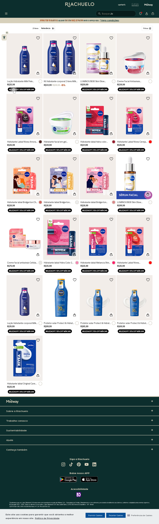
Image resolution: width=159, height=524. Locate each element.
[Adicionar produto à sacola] (38, 73)
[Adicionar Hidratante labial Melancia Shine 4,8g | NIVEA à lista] (111, 219)
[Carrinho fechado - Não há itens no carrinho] (153, 13)
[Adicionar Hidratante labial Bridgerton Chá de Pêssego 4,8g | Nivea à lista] (38, 159)
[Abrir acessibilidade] (4, 37)
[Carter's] (122, 4)
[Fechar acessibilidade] (7, 32)
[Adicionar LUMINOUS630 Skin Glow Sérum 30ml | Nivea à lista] (148, 159)
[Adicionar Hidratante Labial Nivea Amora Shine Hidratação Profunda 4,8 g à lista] (38, 98)
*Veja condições (109, 20)
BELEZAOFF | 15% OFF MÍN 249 (21, 89)
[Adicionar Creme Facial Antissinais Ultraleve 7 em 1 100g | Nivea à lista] (148, 38)
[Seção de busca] (116, 13)
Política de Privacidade (47, 518)
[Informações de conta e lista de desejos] (146, 13)
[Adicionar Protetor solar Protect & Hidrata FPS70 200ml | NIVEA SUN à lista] (75, 280)
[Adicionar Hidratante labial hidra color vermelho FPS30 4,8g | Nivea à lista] (111, 98)
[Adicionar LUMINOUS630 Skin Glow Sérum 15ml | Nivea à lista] (111, 38)
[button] (140, 515)
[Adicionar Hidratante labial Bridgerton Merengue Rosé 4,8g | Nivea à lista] (111, 159)
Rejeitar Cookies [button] (116, 515)
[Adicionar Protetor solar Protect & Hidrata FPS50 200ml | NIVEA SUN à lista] (111, 280)
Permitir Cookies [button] (95, 515)
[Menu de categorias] (6, 13)
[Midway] (148, 4)
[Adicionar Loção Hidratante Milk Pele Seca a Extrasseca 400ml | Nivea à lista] (38, 38)
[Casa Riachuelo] (135, 4)
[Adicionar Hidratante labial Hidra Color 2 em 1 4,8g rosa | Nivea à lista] (75, 219)
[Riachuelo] (79, 5)
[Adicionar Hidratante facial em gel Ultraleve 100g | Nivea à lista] (75, 98)
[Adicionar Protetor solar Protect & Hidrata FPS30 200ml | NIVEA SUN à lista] (148, 280)
